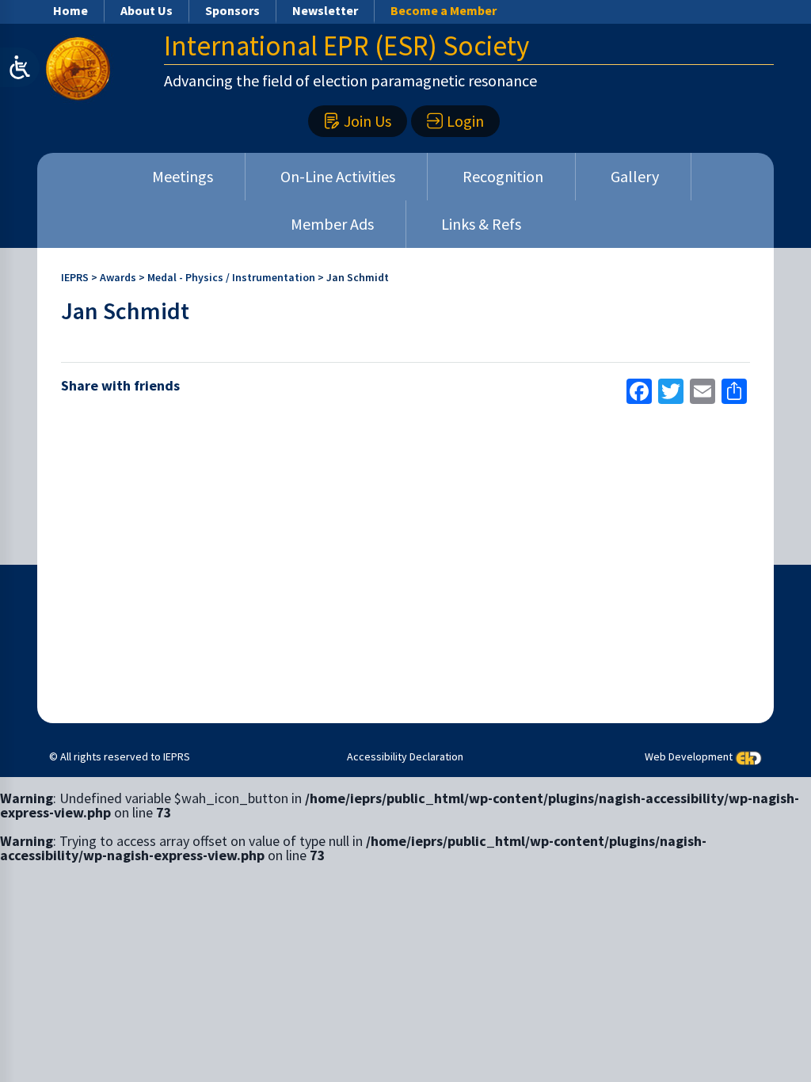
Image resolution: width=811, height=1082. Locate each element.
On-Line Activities (337, 176)
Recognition (503, 176)
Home (70, 10)
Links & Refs (481, 224)
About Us (146, 10)
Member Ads (332, 224)
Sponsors (232, 10)
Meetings (182, 176)
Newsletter (325, 10)
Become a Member (443, 10)
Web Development (689, 756)
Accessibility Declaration (405, 756)
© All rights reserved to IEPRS (119, 756)
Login (465, 121)
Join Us (367, 121)
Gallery (635, 176)
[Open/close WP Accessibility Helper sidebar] (20, 67)
